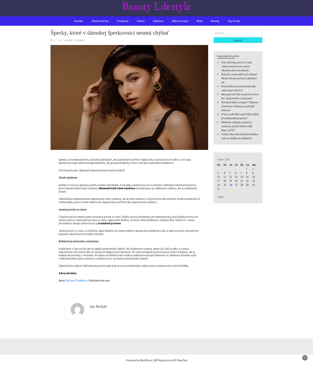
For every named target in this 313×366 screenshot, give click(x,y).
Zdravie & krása (99, 21)
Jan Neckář (98, 306)
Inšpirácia (158, 21)
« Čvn (220, 197)
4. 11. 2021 (57, 40)
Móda (200, 21)
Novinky (78, 21)
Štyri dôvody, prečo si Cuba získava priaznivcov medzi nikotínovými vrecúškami (236, 66)
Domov (141, 21)
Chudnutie (123, 21)
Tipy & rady (234, 21)
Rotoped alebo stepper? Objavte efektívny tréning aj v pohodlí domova (239, 106)
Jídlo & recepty (180, 21)
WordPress (146, 360)
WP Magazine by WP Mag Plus (170, 360)
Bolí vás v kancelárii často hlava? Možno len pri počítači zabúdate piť (239, 78)
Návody (215, 21)
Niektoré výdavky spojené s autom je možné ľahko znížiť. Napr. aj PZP (237, 126)
